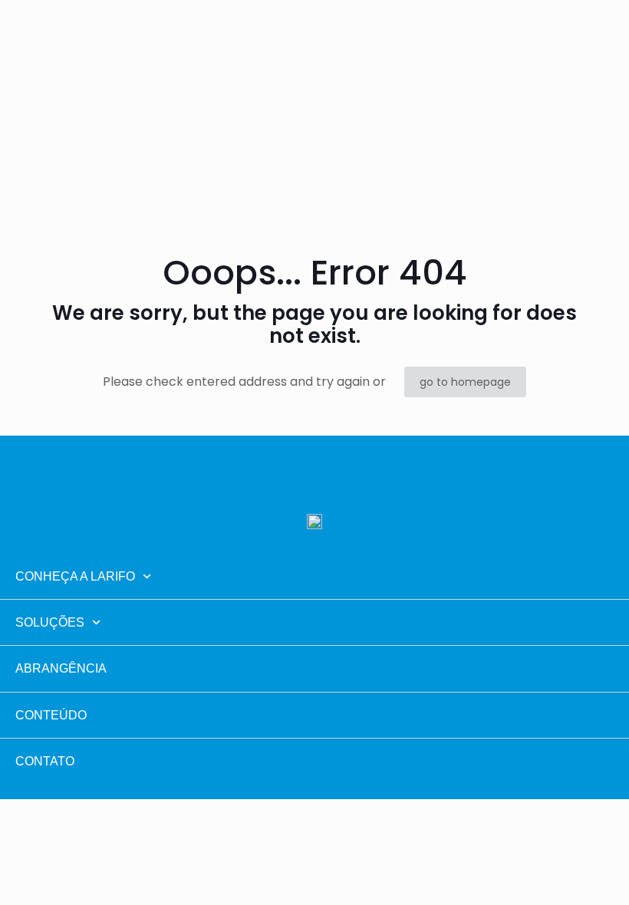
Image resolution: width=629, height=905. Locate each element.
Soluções (49, 622)
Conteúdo (51, 715)
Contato (44, 761)
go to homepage (465, 382)
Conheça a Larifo (75, 576)
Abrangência (61, 668)
